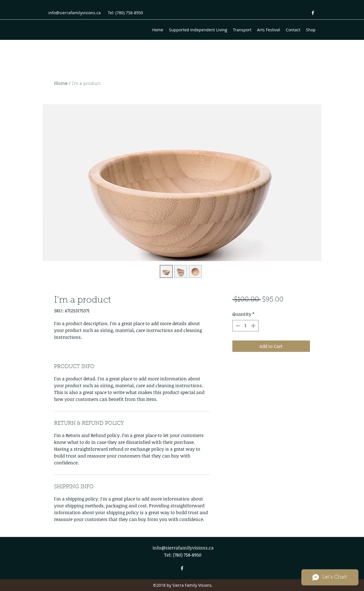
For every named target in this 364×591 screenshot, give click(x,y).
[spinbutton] (245, 325)
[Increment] (254, 325)
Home (61, 83)
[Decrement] (237, 325)
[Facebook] (313, 13)
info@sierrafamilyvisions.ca (74, 12)
